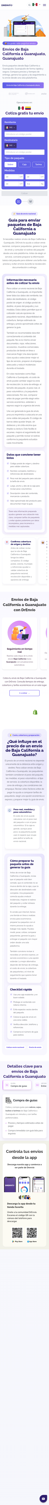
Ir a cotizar (23, 693)
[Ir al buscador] (29, 5)
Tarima (38, 164)
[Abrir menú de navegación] (44, 5)
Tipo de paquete (14, 158)
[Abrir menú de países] (36, 4)
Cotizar (24, 193)
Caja (24, 164)
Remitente (10, 122)
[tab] (17, 1085)
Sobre (10, 164)
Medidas (10, 170)
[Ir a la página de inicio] (7, 5)
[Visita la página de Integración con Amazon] (38, 712)
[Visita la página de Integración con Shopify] (19, 712)
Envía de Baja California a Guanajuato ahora (23, 85)
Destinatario (11, 140)
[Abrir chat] (43, 1498)
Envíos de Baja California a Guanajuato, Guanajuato (24, 54)
